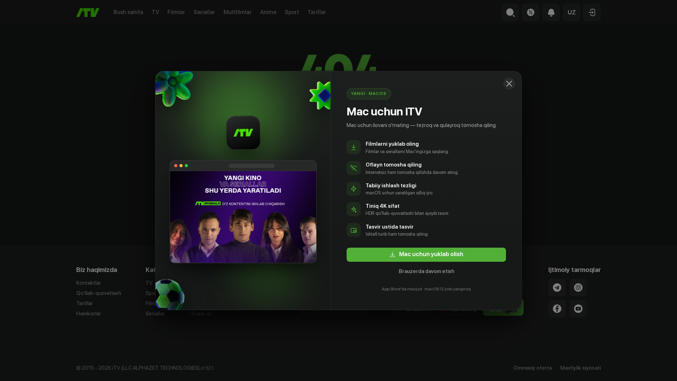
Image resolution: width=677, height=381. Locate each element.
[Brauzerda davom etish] (509, 84)
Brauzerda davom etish (426, 271)
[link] (426, 255)
